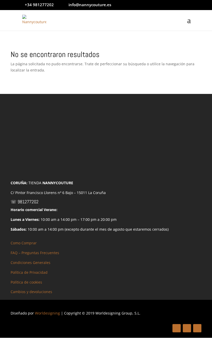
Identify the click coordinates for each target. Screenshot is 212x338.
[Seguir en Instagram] (197, 328)
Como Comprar (24, 242)
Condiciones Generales (30, 262)
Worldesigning (47, 313)
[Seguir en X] (187, 328)
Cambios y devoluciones (31, 291)
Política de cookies (26, 282)
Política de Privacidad (29, 272)
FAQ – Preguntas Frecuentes (35, 252)
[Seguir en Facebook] (176, 328)
